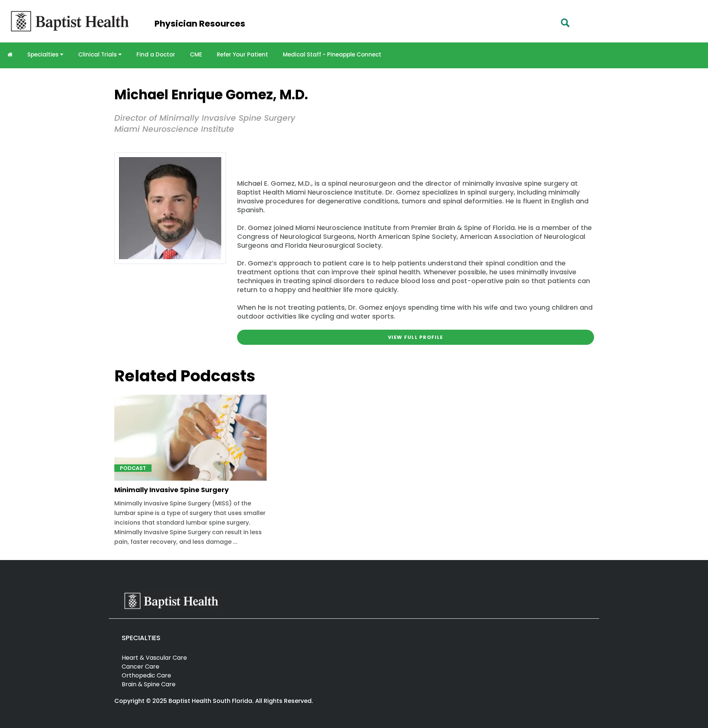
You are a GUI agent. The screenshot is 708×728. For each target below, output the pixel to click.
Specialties (43, 54)
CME (196, 54)
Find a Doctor (155, 54)
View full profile (415, 337)
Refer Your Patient (242, 54)
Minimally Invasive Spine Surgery (171, 489)
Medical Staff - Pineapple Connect (332, 54)
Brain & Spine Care (149, 684)
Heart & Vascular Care (154, 657)
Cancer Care (140, 666)
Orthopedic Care (146, 675)
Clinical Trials (98, 54)
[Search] (565, 23)
